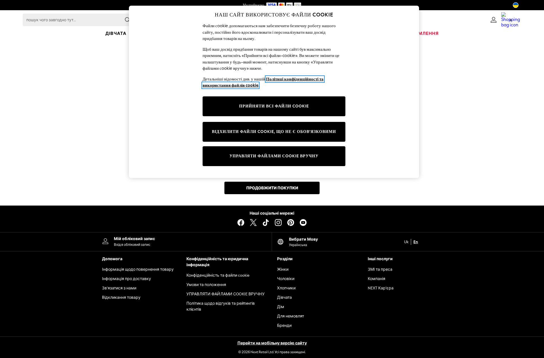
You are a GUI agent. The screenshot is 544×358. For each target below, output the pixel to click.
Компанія (376, 278)
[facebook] (241, 222)
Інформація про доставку (126, 278)
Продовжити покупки (272, 188)
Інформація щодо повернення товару (138, 269)
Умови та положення (206, 284)
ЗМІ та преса (380, 269)
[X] (253, 222)
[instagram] (278, 222)
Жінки (282, 269)
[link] (493, 20)
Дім (280, 306)
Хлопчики (286, 288)
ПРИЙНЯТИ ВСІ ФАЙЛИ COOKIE (274, 106)
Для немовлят (290, 316)
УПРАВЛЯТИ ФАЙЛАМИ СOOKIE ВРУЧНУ (225, 294)
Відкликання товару (121, 297)
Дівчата (284, 297)
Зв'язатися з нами (119, 288)
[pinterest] (290, 222)
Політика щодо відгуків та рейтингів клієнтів (220, 306)
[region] (274, 92)
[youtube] (303, 222)
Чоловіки (285, 278)
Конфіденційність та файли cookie (218, 275)
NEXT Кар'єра (381, 288)
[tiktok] (266, 222)
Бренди (284, 325)
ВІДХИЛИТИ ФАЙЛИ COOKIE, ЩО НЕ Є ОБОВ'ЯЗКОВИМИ (274, 131)
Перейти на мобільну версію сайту (272, 343)
